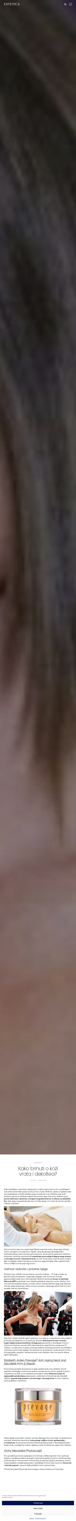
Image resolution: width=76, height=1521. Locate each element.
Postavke (38, 1514)
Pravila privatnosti (40, 1518)
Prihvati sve (38, 1503)
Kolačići (31, 1518)
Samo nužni (38, 1508)
